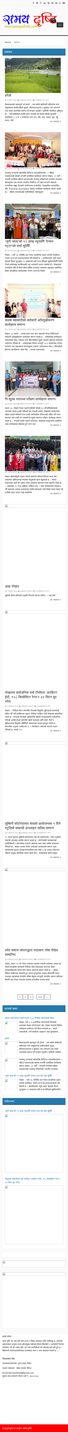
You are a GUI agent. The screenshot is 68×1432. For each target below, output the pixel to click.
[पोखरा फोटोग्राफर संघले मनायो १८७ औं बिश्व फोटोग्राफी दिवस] (11, 1027)
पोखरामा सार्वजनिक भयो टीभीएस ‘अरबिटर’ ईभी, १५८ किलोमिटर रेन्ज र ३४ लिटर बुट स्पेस (31, 697)
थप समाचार (55, 121)
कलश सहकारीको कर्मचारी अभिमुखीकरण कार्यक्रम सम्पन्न (29, 322)
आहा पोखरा (12, 586)
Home (8, 42)
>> (47, 997)
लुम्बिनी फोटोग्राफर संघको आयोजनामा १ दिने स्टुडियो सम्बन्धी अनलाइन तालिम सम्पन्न (33, 825)
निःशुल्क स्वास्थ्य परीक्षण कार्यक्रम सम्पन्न (30, 398)
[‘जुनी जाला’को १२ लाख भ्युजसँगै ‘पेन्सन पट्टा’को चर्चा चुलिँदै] (11, 1085)
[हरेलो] (11, 1048)
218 (40, 997)
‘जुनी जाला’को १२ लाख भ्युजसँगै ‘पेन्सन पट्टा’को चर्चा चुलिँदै (29, 243)
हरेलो (8, 95)
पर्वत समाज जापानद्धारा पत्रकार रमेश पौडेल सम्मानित (31, 952)
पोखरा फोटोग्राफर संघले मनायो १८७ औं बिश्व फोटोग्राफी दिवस (29, 1017)
